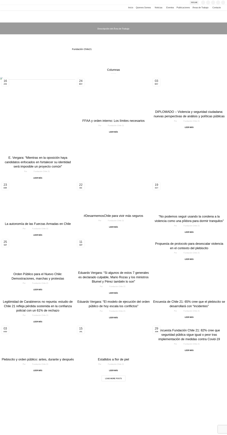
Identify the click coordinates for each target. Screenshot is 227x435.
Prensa (42, 152)
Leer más (37, 178)
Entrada (23, 218)
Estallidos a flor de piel (113, 359)
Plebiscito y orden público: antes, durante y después (38, 359)
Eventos (52, 218)
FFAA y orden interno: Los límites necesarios (113, 120)
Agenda (103, 115)
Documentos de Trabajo (38, 268)
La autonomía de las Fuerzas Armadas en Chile (38, 224)
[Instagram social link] (213, 2)
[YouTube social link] (218, 2)
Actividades (121, 115)
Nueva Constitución (193, 238)
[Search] (224, 7)
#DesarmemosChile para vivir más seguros (113, 216)
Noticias (34, 152)
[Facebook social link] (203, 2)
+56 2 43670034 (9, 414)
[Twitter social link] (208, 2)
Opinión (113, 354)
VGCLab (194, 2)
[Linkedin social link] (223, 2)
